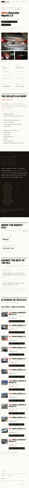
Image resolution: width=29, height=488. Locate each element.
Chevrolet (21, 7)
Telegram (22, 484)
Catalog (18, 1)
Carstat (3, 478)
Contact (23, 1)
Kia (6, 473)
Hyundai (3, 473)
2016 (8, 9)
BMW (17, 473)
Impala (3, 9)
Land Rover (9, 475)
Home (14, 1)
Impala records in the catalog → (10, 452)
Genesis (24, 473)
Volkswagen (3, 475)
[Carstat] (5, 1)
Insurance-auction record (8, 7)
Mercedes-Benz (12, 473)
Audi (20, 473)
